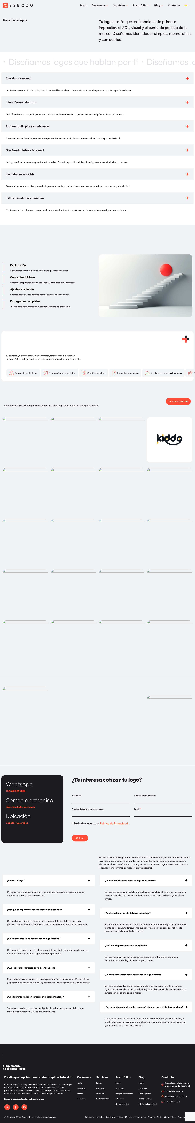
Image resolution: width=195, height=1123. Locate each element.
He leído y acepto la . (101, 823)
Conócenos (98, 5)
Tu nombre (76, 795)
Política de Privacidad (114, 823)
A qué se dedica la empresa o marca (87, 809)
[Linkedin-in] (24, 1107)
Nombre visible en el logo (145, 795)
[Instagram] (7, 1107)
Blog (157, 5)
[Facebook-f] (16, 1107)
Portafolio (140, 5)
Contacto (174, 5)
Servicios (119, 5)
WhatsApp (19, 784)
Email (136, 809)
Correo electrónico (29, 800)
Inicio (83, 5)
